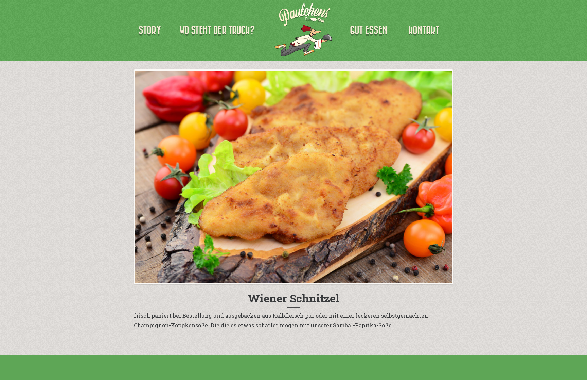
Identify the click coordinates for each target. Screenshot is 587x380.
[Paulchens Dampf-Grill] (303, 29)
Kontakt (424, 30)
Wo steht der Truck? (216, 30)
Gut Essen (368, 30)
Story (150, 30)
